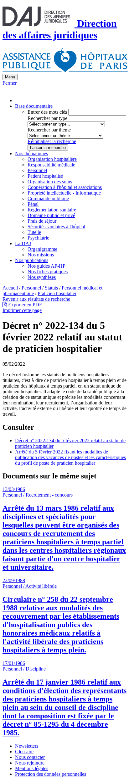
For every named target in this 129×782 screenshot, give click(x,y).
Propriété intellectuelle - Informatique (64, 192)
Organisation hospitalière (52, 159)
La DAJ (23, 243)
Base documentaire (34, 106)
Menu (10, 77)
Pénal (33, 204)
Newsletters (26, 746)
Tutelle (34, 232)
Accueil (10, 287)
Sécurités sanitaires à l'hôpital (56, 226)
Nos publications (31, 260)
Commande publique (48, 198)
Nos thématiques (31, 153)
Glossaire (24, 751)
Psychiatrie (38, 237)
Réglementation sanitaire (52, 209)
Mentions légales (31, 768)
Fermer (10, 83)
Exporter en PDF (24, 304)
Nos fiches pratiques (48, 271)
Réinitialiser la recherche (52, 141)
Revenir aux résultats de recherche (36, 299)
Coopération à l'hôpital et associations (65, 187)
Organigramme (42, 249)
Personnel (37, 170)
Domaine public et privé (51, 215)
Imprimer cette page (22, 310)
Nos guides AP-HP (46, 266)
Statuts (51, 287)
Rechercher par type (47, 118)
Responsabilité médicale (51, 164)
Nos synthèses (42, 277)
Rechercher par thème (49, 129)
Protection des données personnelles (50, 774)
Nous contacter (30, 757)
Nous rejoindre (29, 762)
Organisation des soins (50, 181)
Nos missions (41, 254)
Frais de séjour (42, 221)
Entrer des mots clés (47, 112)
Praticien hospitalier (57, 293)
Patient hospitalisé (45, 176)
